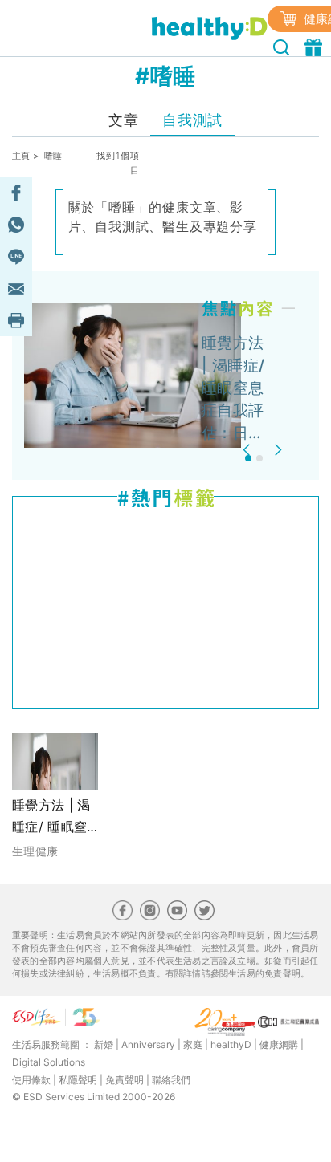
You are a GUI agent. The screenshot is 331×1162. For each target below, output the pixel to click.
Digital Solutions (48, 1062)
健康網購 (278, 1044)
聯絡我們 (171, 1080)
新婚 (103, 1044)
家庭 (192, 1044)
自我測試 (192, 120)
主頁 (21, 155)
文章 (123, 120)
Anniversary (148, 1044)
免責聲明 (124, 1080)
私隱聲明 (78, 1080)
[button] (249, 450)
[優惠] (315, 46)
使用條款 (31, 1080)
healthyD (230, 1044)
